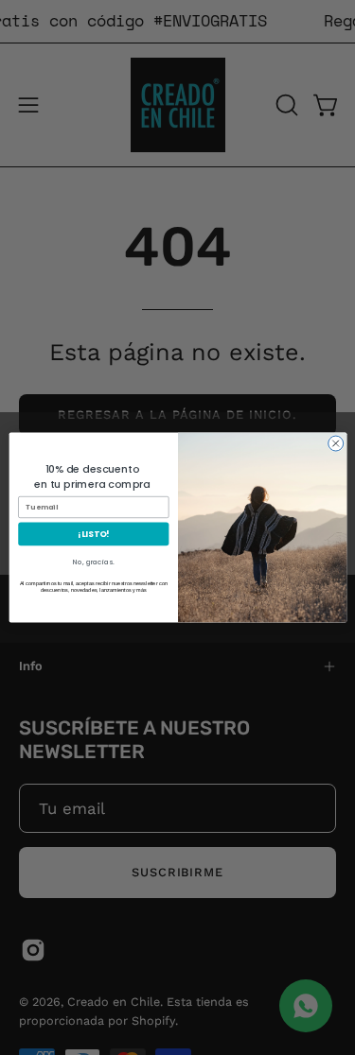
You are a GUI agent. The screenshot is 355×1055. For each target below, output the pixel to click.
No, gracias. (93, 563)
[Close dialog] (335, 443)
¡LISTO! (93, 534)
